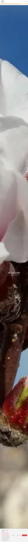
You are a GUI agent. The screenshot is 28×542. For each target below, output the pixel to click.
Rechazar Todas (19, 535)
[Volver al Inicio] (2, 1)
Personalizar (13, 535)
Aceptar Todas (24, 535)
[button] (1, 273)
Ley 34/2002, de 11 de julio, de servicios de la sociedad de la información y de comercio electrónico (5, 534)
